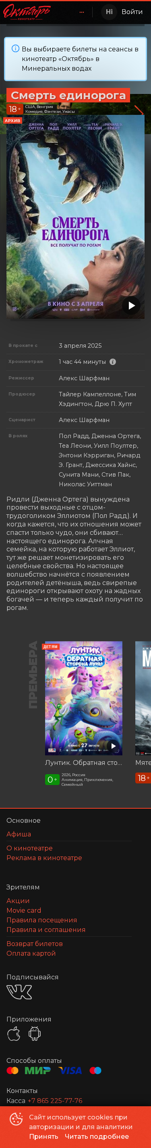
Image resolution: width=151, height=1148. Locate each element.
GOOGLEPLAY (34, 1033)
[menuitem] (81, 12)
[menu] (73, 12)
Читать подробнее (97, 1136)
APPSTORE (13, 1033)
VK (19, 992)
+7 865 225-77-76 (55, 1101)
